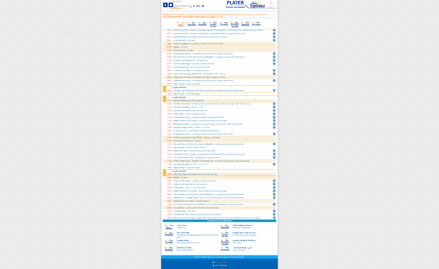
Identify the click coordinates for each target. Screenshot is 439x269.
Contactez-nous (221, 262)
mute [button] (195, 6)
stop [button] (171, 5)
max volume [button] (203, 6)
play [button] (165, 5)
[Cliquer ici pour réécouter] (274, 34)
